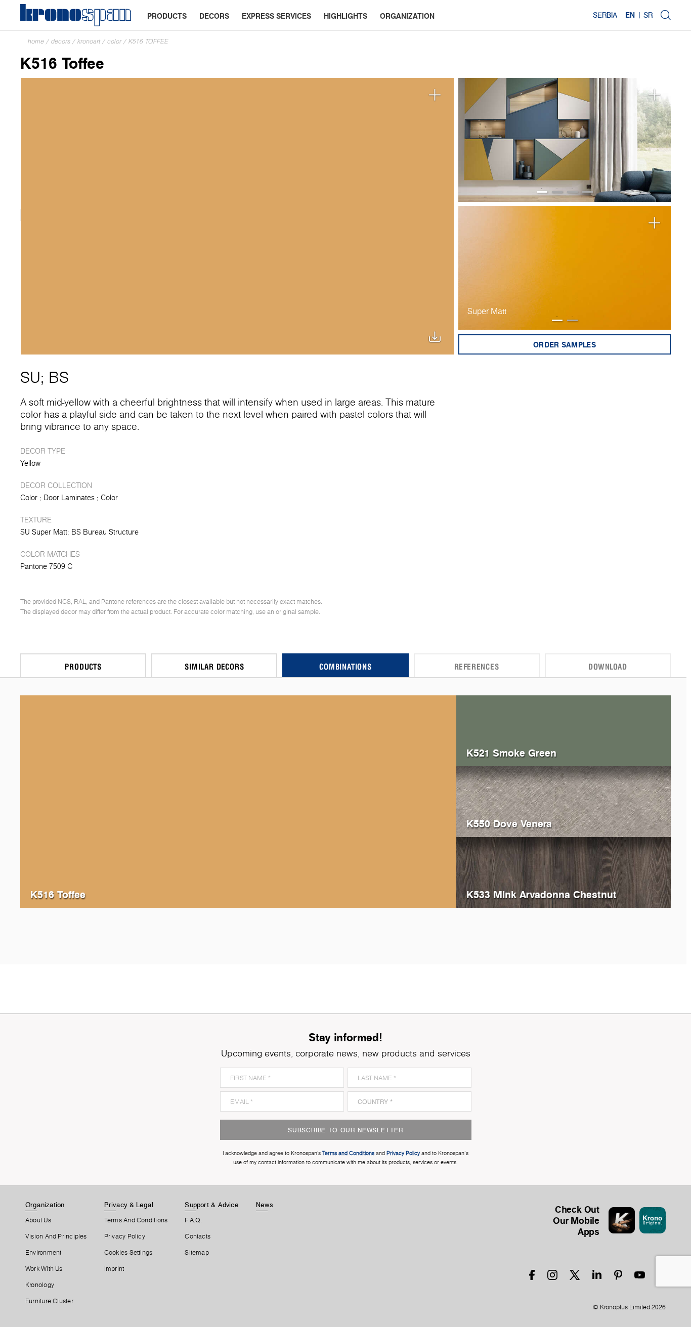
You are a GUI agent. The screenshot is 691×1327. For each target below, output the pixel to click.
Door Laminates (69, 498)
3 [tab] (572, 192)
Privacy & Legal (128, 1205)
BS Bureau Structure (105, 532)
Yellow (30, 463)
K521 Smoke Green (511, 752)
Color (114, 41)
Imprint (114, 1269)
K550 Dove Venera (509, 823)
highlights (345, 16)
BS (59, 377)
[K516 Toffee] (237, 215)
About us (38, 1220)
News (264, 1205)
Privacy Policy (124, 1236)
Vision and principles (56, 1236)
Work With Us (44, 1269)
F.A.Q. (193, 1220)
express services (276, 16)
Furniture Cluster (49, 1301)
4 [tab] (587, 192)
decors (214, 16)
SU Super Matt (43, 532)
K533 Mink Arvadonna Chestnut (541, 894)
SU (30, 377)
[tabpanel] (564, 140)
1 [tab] (542, 192)
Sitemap (197, 1253)
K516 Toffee (148, 41)
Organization (45, 1205)
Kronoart (88, 41)
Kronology (39, 1285)
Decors (60, 41)
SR (648, 15)
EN (630, 15)
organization (407, 16)
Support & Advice (212, 1205)
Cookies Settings (128, 1253)
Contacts (197, 1236)
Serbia (605, 15)
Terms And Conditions (135, 1220)
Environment (43, 1253)
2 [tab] (557, 192)
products (167, 16)
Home (36, 41)
